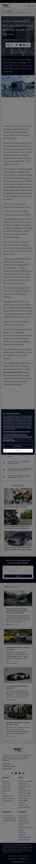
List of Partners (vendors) (9, 440)
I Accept (18, 450)
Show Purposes (18, 446)
